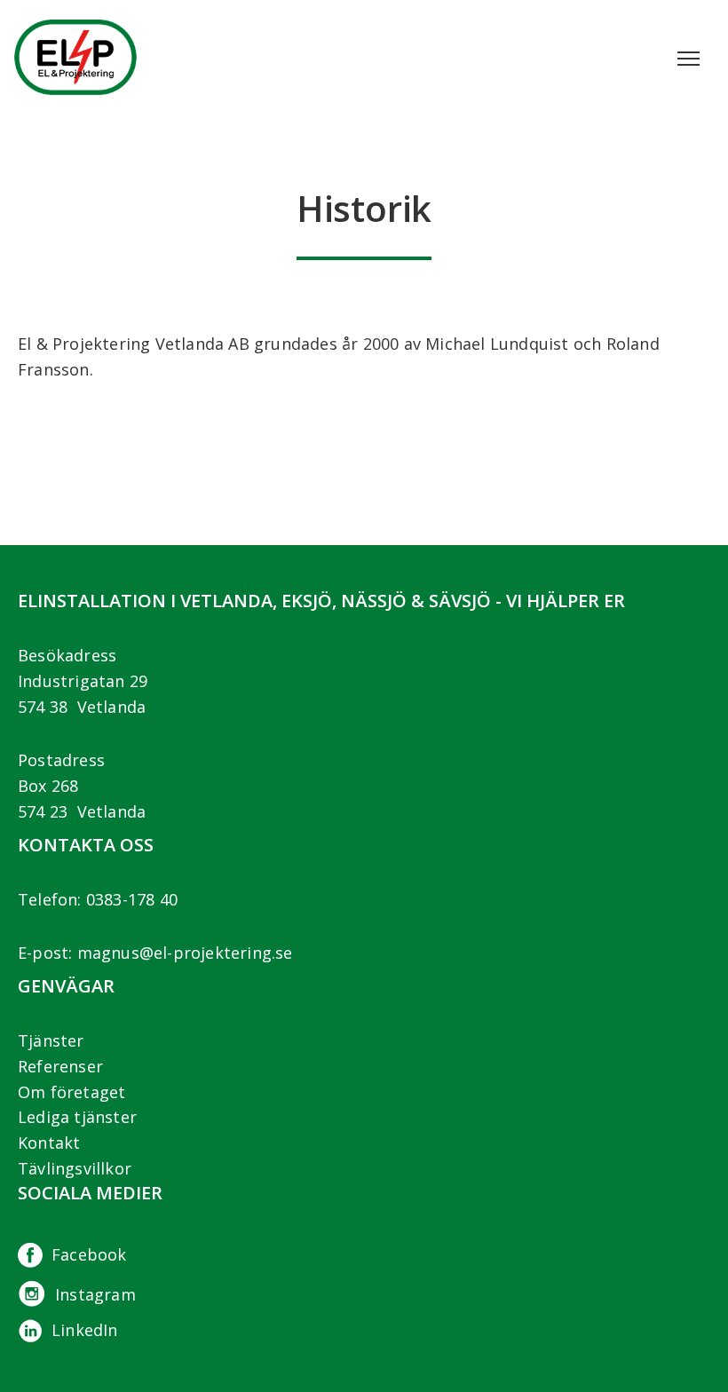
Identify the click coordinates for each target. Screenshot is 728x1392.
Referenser (60, 1066)
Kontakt (49, 1142)
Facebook (89, 1254)
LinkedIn (84, 1330)
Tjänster (51, 1040)
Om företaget (71, 1092)
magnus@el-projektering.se (185, 952)
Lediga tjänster (77, 1116)
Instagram (95, 1294)
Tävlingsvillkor (74, 1168)
